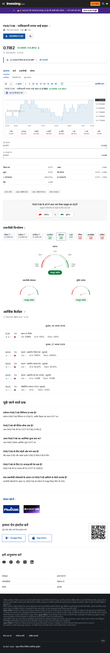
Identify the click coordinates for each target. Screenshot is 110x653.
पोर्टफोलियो (6, 581)
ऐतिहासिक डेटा (16, 77)
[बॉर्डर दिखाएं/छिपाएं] (62, 83)
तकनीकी (23, 70)
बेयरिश (46, 214)
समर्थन (59, 587)
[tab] (8, 237)
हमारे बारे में (61, 576)
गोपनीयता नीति (20, 636)
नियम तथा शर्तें (7, 636)
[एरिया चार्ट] (11, 83)
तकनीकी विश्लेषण (13, 227)
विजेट (4, 587)
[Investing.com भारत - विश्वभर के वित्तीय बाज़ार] (16, 3)
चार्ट (14, 70)
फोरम (32, 70)
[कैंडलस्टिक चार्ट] (5, 83)
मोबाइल (5, 576)
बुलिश (68, 214)
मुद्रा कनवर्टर (27, 77)
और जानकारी (43, 60)
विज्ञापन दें (60, 581)
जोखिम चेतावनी (33, 636)
